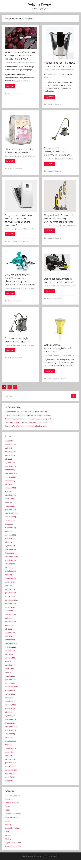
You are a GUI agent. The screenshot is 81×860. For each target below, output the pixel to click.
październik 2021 (11, 643)
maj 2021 (8, 661)
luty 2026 (8, 459)
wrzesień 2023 (10, 560)
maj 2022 (8, 618)
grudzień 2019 (10, 719)
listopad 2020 (10, 683)
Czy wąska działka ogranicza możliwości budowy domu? (26, 422)
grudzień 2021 (10, 636)
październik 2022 (11, 600)
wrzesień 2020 (10, 690)
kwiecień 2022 (10, 622)
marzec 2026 (10, 455)
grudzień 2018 (10, 763)
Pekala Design (40, 4)
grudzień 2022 (10, 593)
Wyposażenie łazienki (13, 846)
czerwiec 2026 (10, 444)
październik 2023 (11, 557)
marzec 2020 (10, 708)
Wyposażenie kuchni (13, 843)
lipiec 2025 (9, 484)
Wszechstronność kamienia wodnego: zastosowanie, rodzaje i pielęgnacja (20, 55)
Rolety (7, 832)
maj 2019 (8, 745)
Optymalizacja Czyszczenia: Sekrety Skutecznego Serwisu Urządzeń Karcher (59, 218)
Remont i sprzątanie (12, 828)
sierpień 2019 (10, 734)
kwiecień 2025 (10, 495)
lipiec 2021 (9, 654)
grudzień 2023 (10, 549)
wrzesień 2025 (10, 477)
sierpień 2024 (10, 520)
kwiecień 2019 (10, 748)
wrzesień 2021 (10, 647)
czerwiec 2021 (10, 658)
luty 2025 (8, 502)
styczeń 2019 (10, 759)
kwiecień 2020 (10, 705)
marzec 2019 (9, 752)
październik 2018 (11, 770)
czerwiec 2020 (10, 701)
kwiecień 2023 (10, 578)
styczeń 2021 (10, 676)
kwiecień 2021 (10, 665)
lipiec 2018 (9, 781)
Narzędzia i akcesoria (15, 94)
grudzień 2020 (10, 680)
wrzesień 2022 (10, 604)
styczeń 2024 (10, 546)
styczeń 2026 (10, 463)
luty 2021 (8, 672)
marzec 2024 (10, 538)
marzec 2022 (10, 625)
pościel (7, 821)
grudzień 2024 (10, 510)
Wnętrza (25, 241)
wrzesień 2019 (10, 730)
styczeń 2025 (10, 506)
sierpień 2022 (10, 607)
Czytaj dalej (10, 86)
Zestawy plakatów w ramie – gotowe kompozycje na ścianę (28, 415)
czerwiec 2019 (10, 741)
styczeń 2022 (10, 632)
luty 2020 (8, 712)
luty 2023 (8, 585)
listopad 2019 (10, 723)
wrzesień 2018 (10, 774)
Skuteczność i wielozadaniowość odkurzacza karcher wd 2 (58, 151)
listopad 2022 (10, 596)
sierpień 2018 (10, 777)
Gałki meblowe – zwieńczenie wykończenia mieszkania (58, 348)
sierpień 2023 (10, 564)
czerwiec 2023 (10, 571)
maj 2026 (8, 448)
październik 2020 (11, 687)
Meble (49, 379)
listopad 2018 (10, 766)
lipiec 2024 (9, 524)
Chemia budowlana (12, 796)
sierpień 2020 (10, 694)
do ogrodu (9, 799)
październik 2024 (11, 513)
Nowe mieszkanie (11, 817)
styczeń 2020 (10, 716)
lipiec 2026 (9, 441)
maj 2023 (8, 575)
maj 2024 (8, 531)
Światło (7, 835)
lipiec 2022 (9, 611)
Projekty (8, 824)
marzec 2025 (10, 499)
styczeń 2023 (10, 589)
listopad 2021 (10, 640)
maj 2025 (8, 492)
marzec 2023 (10, 582)
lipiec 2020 (9, 698)
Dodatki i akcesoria (12, 803)
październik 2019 (11, 727)
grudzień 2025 (10, 466)
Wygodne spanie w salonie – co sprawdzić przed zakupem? (28, 419)
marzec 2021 (9, 669)
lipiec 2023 (9, 567)
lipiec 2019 (9, 737)
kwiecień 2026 (10, 452)
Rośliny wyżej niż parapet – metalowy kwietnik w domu (26, 426)
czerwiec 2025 (10, 488)
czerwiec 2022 (10, 614)
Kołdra (7, 806)
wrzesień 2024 (10, 517)
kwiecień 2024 (10, 535)
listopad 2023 (10, 553)
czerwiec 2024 (10, 528)
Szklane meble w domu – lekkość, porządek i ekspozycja (26, 412)
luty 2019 (8, 755)
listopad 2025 (10, 470)
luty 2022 (8, 629)
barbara (32, 62)
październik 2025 (11, 473)
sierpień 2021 (10, 651)
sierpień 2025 (10, 481)
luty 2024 (8, 542)
